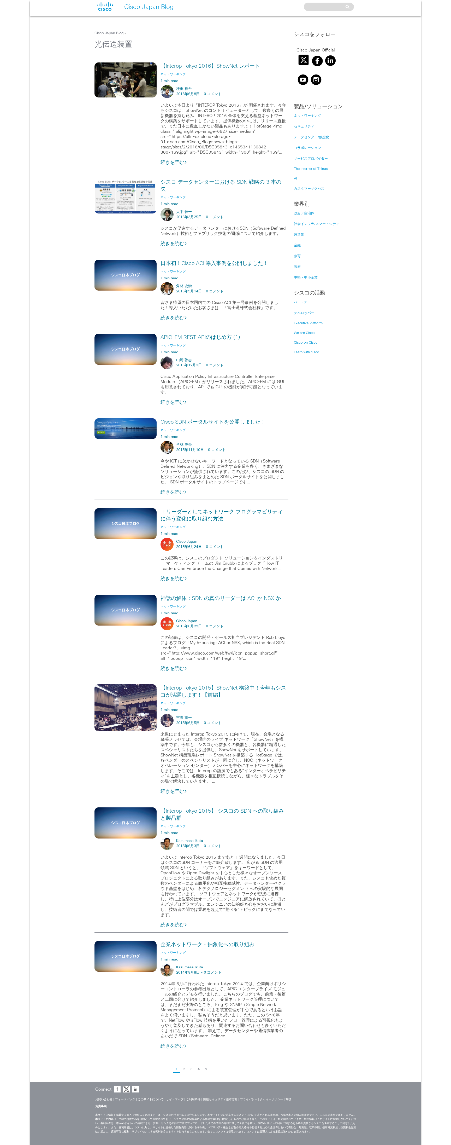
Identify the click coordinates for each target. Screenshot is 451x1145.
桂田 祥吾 (184, 89)
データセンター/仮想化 (311, 137)
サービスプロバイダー (311, 158)
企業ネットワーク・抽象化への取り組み (207, 944)
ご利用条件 (193, 1099)
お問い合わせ (103, 1099)
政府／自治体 (304, 213)
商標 (288, 1099)
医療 (297, 267)
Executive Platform (308, 323)
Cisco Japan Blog (108, 33)
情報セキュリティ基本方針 (220, 1099)
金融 (297, 245)
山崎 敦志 (184, 360)
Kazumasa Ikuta (189, 841)
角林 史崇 (184, 286)
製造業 (299, 234)
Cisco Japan (186, 541)
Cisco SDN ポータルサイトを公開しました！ (213, 422)
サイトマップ (174, 1099)
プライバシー (248, 1099)
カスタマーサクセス (309, 188)
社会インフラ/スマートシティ (316, 224)
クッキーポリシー (271, 1099)
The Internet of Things (311, 169)
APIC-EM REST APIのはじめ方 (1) (200, 337)
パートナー (302, 302)
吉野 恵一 (184, 718)
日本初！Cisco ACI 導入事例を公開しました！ (214, 263)
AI (295, 178)
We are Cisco (304, 333)
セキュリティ (304, 126)
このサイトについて (151, 1099)
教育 (297, 256)
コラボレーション (307, 148)
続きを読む (172, 162)
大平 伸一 (184, 212)
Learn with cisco (306, 352)
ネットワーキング (307, 116)
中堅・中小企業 (306, 277)
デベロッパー (304, 313)
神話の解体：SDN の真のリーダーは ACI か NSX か (221, 598)
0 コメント (213, 94)
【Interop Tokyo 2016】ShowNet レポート (210, 66)
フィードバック (125, 1099)
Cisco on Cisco (306, 342)
